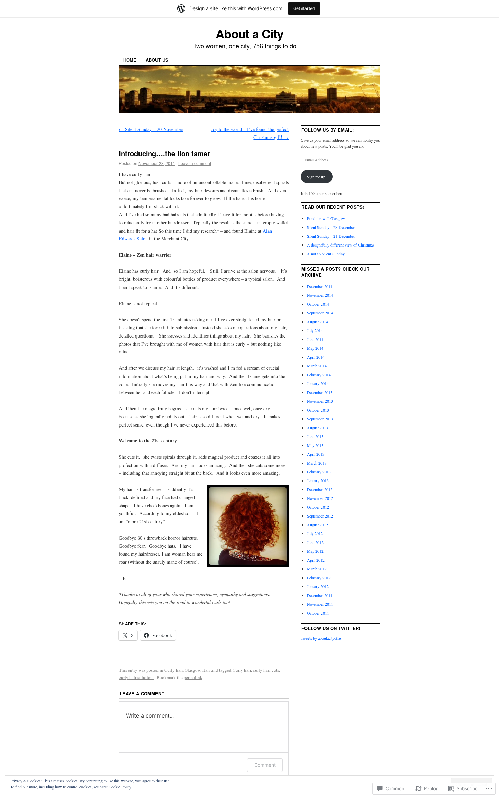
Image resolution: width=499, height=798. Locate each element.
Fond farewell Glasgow (326, 218)
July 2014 (315, 330)
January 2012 (318, 586)
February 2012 (319, 577)
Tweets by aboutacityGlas (321, 638)
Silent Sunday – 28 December (331, 227)
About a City (249, 33)
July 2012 (315, 533)
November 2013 (320, 401)
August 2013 (317, 427)
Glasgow (192, 670)
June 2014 (315, 339)
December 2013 (319, 392)
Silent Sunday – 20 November (151, 129)
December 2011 (319, 595)
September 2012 (320, 516)
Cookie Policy (120, 787)
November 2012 (320, 498)
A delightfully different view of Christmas (340, 245)
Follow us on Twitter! (331, 628)
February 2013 (319, 471)
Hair (206, 670)
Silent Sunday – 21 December (331, 236)
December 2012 (319, 489)
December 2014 (319, 286)
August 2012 (317, 524)
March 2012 (317, 569)
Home (129, 60)
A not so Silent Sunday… (328, 253)
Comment (265, 765)
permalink (193, 677)
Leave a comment (194, 163)
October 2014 (318, 304)
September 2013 (320, 418)
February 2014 (319, 374)
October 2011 (318, 613)
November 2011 (320, 604)
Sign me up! (317, 176)
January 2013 (318, 480)
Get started (304, 8)
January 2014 (318, 383)
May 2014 (315, 348)
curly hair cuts (266, 670)
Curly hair (173, 670)
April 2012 (316, 560)
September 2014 (320, 312)
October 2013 (318, 410)
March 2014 (317, 365)
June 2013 (315, 436)
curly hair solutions (136, 677)
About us (157, 60)
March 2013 (317, 463)
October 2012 (318, 507)
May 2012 (315, 551)
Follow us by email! (327, 130)
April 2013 (316, 454)
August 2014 (317, 321)
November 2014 (320, 295)
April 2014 (316, 357)
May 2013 (315, 445)
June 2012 (315, 542)
